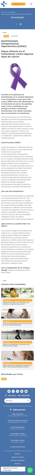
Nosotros (17, 454)
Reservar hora (18, 4)
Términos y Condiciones (17, 460)
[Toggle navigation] (31, 4)
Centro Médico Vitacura (17, 427)
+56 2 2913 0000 (23, 395)
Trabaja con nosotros (17, 457)
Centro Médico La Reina (17, 440)
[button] (17, 24)
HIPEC (4, 379)
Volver (4, 32)
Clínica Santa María (17, 414)
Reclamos (17, 463)
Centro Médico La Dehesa (17, 433)
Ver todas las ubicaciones (17, 447)
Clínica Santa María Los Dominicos (17, 420)
